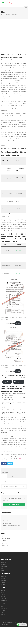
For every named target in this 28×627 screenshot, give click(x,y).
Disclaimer (3, 610)
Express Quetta (4, 566)
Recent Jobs (3, 576)
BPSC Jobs (3, 590)
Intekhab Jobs (3, 562)
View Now (17, 273)
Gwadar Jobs (3, 580)
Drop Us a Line (15, 504)
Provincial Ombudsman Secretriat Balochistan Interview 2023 (13, 471)
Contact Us (3, 612)
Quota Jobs (4, 540)
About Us (3, 614)
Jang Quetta (3, 564)
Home (3, 537)
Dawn (2, 568)
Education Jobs (4, 600)
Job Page (2, 592)
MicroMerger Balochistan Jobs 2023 (15, 476)
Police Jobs (3, 594)
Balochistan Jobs (6, 538)
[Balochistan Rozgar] (12, 3)
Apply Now (18, 250)
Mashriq (2, 570)
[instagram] (7, 624)
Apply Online (7, 382)
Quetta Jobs (5, 544)
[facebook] (5, 624)
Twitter (10, 463)
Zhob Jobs (3, 582)
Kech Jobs (3, 584)
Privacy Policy (4, 608)
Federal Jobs (5, 542)
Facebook (4, 463)
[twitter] (2, 624)
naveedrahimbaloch (7, 60)
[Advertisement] (14, 37)
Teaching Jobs (3, 598)
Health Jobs (5, 545)
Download (18, 323)
